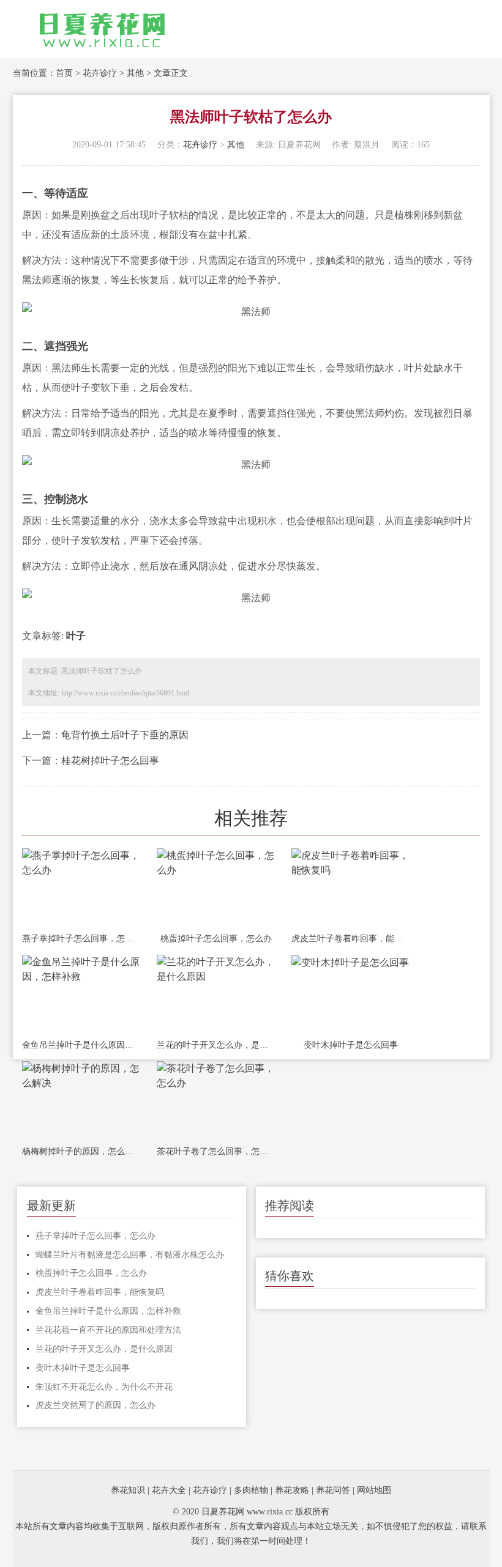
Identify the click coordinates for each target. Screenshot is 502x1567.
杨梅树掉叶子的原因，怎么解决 (81, 1151)
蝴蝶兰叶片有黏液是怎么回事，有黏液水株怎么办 (130, 1254)
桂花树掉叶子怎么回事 (110, 760)
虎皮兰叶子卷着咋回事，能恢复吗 (350, 938)
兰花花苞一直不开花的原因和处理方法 (108, 1330)
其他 (135, 73)
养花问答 (333, 1490)
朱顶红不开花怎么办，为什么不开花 (104, 1386)
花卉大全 (169, 1490)
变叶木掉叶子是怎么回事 (351, 1045)
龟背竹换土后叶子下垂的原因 (125, 735)
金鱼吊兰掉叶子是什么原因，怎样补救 (81, 1045)
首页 (64, 73)
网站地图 (374, 1490)
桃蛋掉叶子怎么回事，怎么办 (216, 938)
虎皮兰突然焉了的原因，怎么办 (95, 1405)
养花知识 (128, 1490)
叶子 (76, 636)
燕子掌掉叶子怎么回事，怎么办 (81, 938)
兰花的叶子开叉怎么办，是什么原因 (216, 1045)
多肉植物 (251, 1490)
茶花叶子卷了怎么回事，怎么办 (216, 1151)
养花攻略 (292, 1490)
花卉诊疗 (100, 73)
